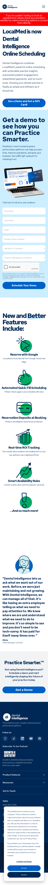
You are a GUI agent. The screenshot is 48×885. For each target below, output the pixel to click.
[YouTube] (31, 738)
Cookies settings (24, 861)
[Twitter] (13, 738)
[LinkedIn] (22, 738)
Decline (24, 875)
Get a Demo (24, 690)
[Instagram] (5, 738)
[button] (43, 7)
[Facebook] (39, 738)
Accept (24, 868)
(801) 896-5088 (9, 805)
